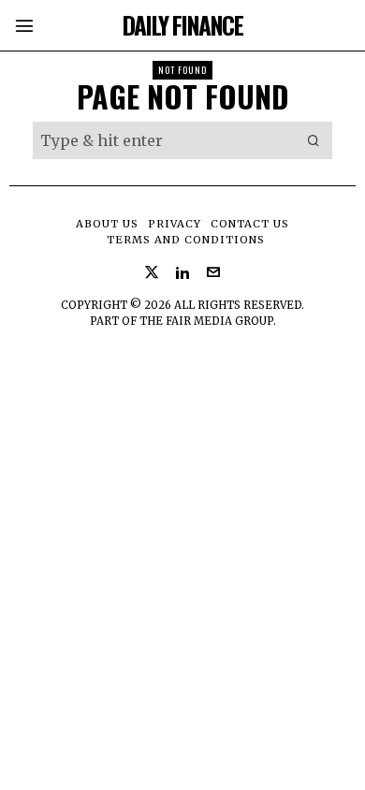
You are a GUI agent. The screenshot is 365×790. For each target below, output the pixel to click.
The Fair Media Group (206, 321)
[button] (313, 140)
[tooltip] (152, 272)
